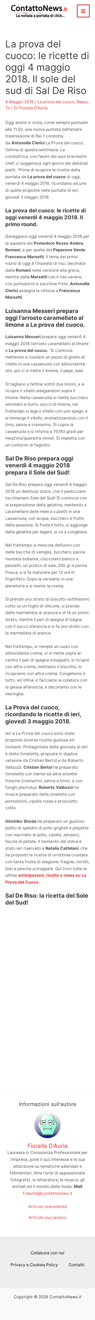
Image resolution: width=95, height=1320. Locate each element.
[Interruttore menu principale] (83, 11)
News (82, 101)
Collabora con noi (47, 1252)
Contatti (76, 1264)
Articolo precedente (47, 1207)
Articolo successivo (47, 1217)
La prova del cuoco (55, 101)
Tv (7, 107)
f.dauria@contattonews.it (47, 1193)
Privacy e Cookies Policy (34, 1264)
